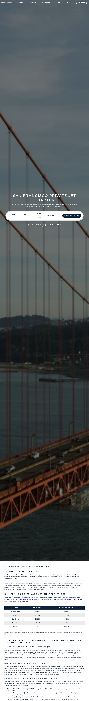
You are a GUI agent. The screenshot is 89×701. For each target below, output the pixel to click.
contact (81, 2)
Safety (70, 2)
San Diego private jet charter (29, 599)
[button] (19, 3)
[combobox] (17, 215)
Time (39, 217)
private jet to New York (72, 599)
